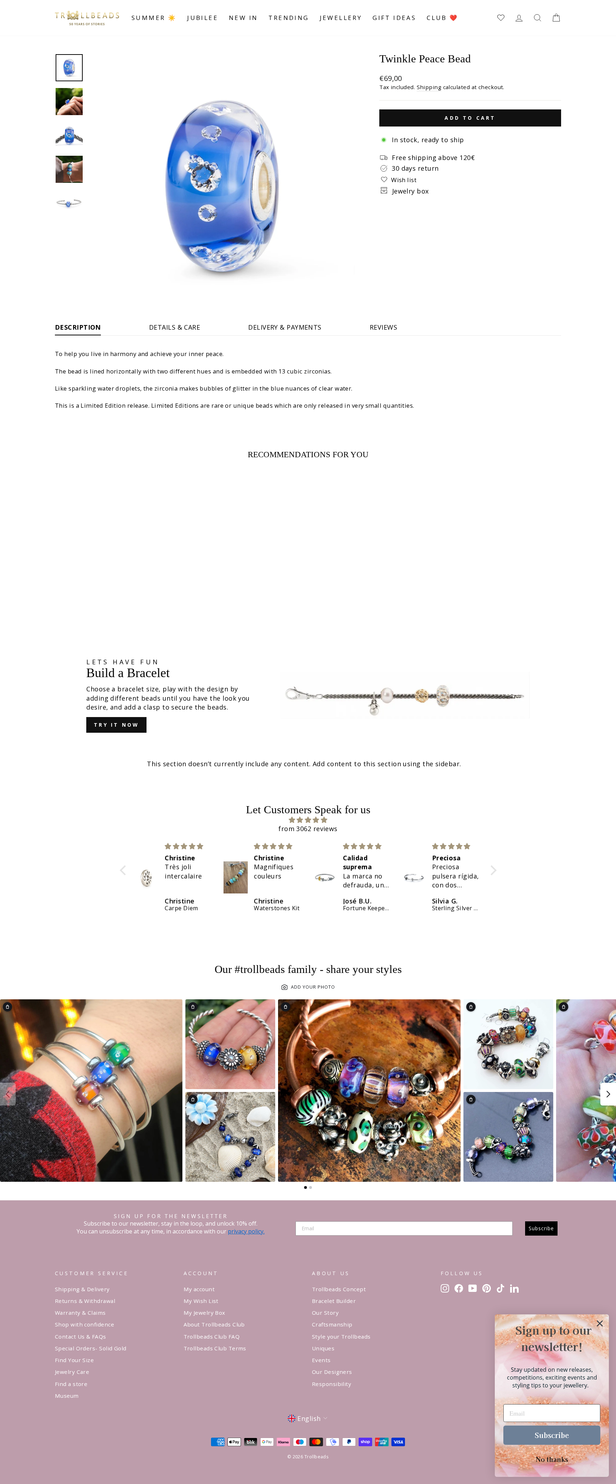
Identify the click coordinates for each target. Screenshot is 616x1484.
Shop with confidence (84, 1324)
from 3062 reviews (308, 828)
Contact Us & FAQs (80, 1336)
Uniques (323, 1348)
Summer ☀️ (154, 18)
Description (78, 327)
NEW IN (243, 18)
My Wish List (201, 1300)
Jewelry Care (72, 1371)
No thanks (552, 1459)
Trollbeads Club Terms (215, 1348)
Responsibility (331, 1383)
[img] (308, 819)
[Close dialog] (600, 1323)
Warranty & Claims (80, 1312)
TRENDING (288, 18)
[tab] (305, 1187)
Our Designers (332, 1371)
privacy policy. (246, 1231)
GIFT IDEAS (394, 18)
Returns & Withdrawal (85, 1300)
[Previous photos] (8, 1094)
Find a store (71, 1383)
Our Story (325, 1312)
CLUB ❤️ (442, 18)
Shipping (429, 87)
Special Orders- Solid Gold (91, 1348)
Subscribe (541, 1228)
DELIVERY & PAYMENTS (285, 327)
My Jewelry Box (204, 1312)
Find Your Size (74, 1360)
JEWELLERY (341, 18)
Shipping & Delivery (82, 1289)
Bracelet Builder (334, 1300)
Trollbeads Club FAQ (212, 1336)
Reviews (383, 327)
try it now (116, 724)
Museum (67, 1395)
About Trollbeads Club (214, 1324)
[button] (124, 870)
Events (321, 1360)
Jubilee (202, 18)
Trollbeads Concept (339, 1289)
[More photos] (608, 1094)
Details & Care (174, 327)
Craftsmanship (332, 1324)
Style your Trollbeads (341, 1336)
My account (199, 1289)
